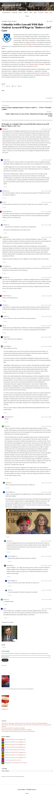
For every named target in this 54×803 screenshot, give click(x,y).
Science (46, 12)
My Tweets (4, 665)
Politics (30, 12)
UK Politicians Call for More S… (14, 760)
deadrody (5, 159)
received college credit (29, 44)
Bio (34, 1)
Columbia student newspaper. (36, 64)
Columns (27, 16)
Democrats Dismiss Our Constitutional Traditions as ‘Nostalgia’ (17, 729)
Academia (26, 12)
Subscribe (5, 660)
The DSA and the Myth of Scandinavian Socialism (13, 728)
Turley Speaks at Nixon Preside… (18, 749)
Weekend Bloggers (22, 1)
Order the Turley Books (41, 1)
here (7, 709)
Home (9, 1)
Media (35, 12)
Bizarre (20, 12)
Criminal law (14, 12)
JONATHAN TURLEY (11, 5)
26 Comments (49, 98)
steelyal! (6, 749)
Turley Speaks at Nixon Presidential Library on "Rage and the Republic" (18, 731)
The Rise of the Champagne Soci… (18, 739)
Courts (10, 21)
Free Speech (40, 12)
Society (14, 21)
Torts (51, 12)
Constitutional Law (6, 12)
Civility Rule (14, 1)
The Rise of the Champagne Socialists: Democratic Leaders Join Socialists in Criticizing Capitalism (25, 723)
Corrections (29, 1)
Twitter (52, 6)
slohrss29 (8, 482)
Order (3, 689)
